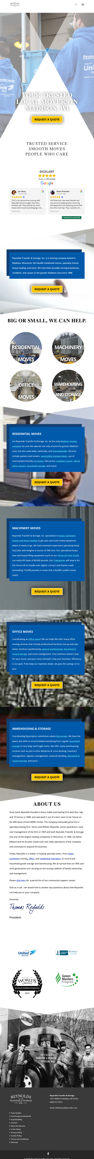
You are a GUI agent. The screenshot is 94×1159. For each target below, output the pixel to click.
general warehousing (52, 649)
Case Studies (16, 1113)
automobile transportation (54, 456)
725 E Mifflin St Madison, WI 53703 (64, 1099)
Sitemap (14, 1142)
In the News (16, 1129)
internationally (60, 451)
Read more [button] (16, 211)
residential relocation (50, 858)
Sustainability (16, 1119)
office (31, 858)
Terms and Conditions (20, 1139)
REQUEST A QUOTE (47, 119)
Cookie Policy (16, 1136)
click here (21, 880)
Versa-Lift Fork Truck (68, 555)
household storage (36, 466)
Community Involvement (21, 1116)
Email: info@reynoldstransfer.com (63, 1108)
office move (34, 639)
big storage (61, 736)
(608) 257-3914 (56, 1102)
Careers (14, 1123)
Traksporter (59, 560)
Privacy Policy (16, 1132)
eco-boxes (39, 461)
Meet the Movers (18, 1126)
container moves (64, 461)
